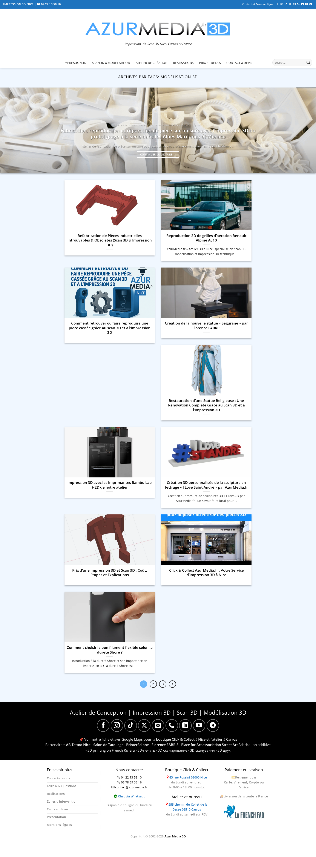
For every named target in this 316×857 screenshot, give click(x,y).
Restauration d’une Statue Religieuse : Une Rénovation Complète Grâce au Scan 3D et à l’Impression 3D (206, 405)
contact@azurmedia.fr (131, 787)
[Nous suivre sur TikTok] (286, 4)
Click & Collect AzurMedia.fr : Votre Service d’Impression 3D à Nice (206, 572)
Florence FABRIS (165, 744)
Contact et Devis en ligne (257, 4)
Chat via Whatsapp (131, 796)
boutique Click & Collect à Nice (181, 739)
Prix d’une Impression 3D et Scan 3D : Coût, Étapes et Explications (109, 572)
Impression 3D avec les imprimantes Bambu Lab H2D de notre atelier (109, 484)
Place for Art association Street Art (209, 744)
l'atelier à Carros (223, 739)
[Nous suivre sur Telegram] (310, 4)
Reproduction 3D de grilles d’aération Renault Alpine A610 (206, 238)
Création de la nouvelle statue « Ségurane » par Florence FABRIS (206, 325)
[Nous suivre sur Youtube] (306, 4)
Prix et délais (210, 63)
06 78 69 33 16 (131, 782)
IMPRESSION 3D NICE (18, 4)
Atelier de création (151, 63)
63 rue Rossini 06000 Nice (188, 777)
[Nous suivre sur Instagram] (282, 4)
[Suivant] (172, 684)
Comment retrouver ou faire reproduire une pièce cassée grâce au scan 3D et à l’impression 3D (109, 328)
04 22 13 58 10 (131, 777)
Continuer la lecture (158, 154)
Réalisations (183, 63)
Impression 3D (75, 63)
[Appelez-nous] (298, 4)
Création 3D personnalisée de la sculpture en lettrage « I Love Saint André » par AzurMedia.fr (206, 484)
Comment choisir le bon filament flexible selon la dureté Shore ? (110, 649)
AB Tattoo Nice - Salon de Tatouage (94, 744)
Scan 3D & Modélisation (111, 63)
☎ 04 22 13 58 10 (49, 4)
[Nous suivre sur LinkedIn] (302, 4)
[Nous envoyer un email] (294, 4)
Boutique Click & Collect (186, 769)
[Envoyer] (308, 62)
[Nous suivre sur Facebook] (277, 4)
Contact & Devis (239, 63)
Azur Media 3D (175, 836)
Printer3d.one (137, 744)
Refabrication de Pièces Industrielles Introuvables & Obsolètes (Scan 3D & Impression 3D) (109, 240)
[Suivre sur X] (290, 4)
